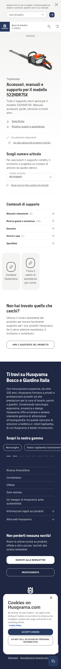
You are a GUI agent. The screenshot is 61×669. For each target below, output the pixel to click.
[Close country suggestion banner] (56, 4)
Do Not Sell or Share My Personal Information (30, 640)
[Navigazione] (57, 27)
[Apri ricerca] (49, 27)
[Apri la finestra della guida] (53, 661)
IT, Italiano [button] (16, 28)
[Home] (5, 27)
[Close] (51, 597)
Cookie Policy (15, 625)
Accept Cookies (30, 632)
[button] (9, 456)
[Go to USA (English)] (51, 14)
